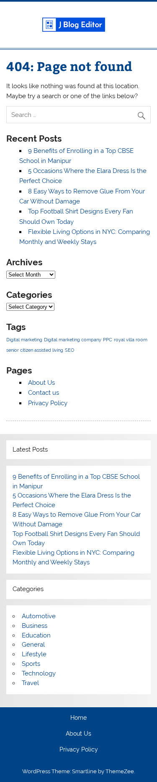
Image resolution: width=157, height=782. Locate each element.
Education (36, 635)
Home (78, 718)
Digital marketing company (72, 339)
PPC (107, 339)
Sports (31, 664)
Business (34, 626)
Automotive (39, 616)
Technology (39, 673)
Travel (30, 683)
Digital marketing (24, 339)
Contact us (43, 392)
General (33, 644)
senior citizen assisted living (34, 350)
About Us (41, 382)
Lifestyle (34, 654)
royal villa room (130, 339)
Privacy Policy (47, 403)
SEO (69, 350)
